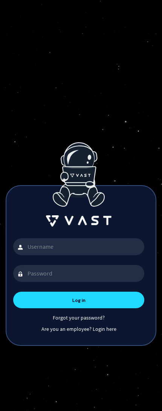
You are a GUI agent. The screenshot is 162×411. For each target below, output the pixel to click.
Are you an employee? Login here (78, 329)
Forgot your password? (79, 317)
